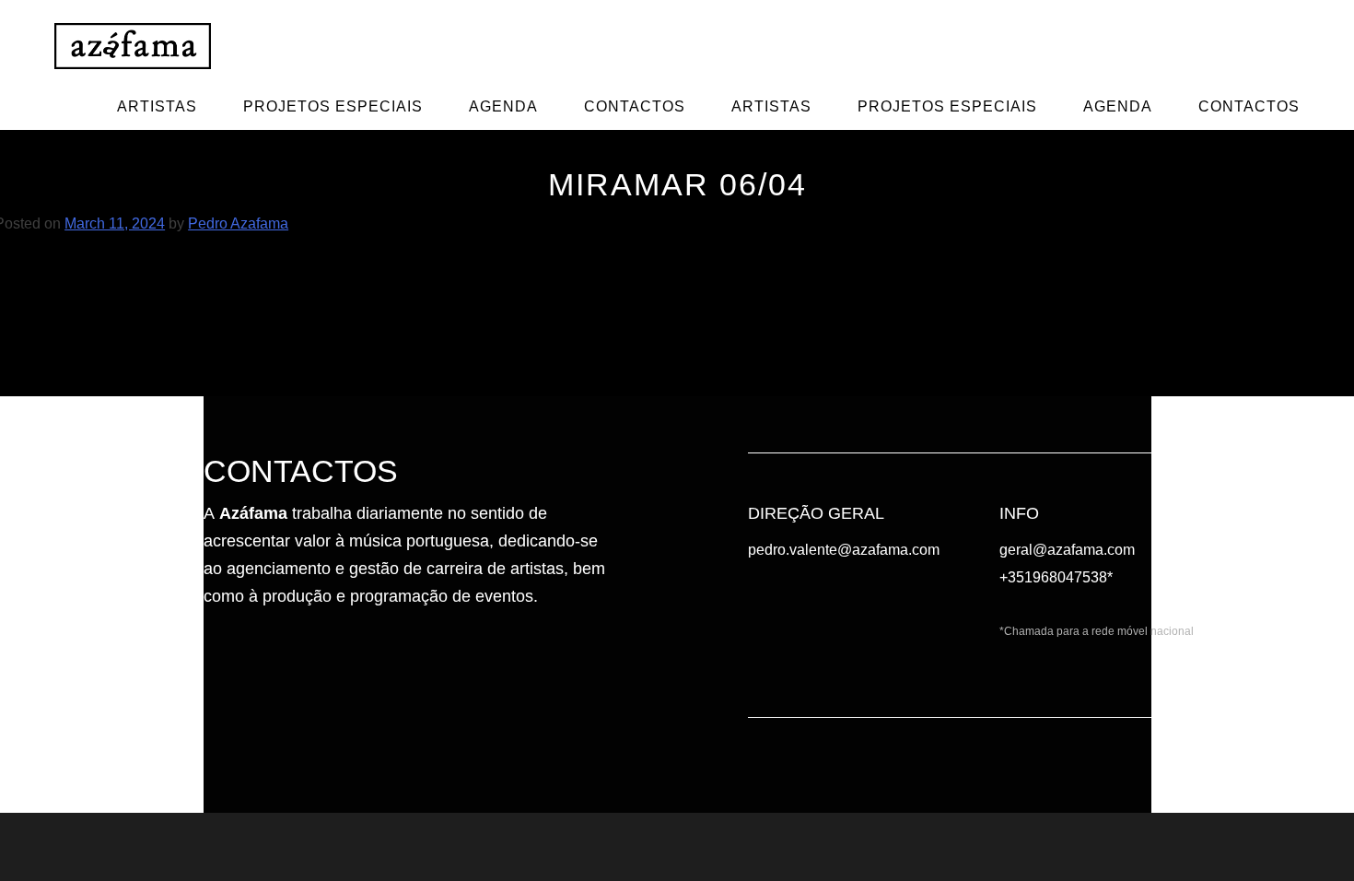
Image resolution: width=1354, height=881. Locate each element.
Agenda (503, 106)
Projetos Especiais (333, 106)
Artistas (157, 106)
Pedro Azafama (238, 223)
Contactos (634, 106)
